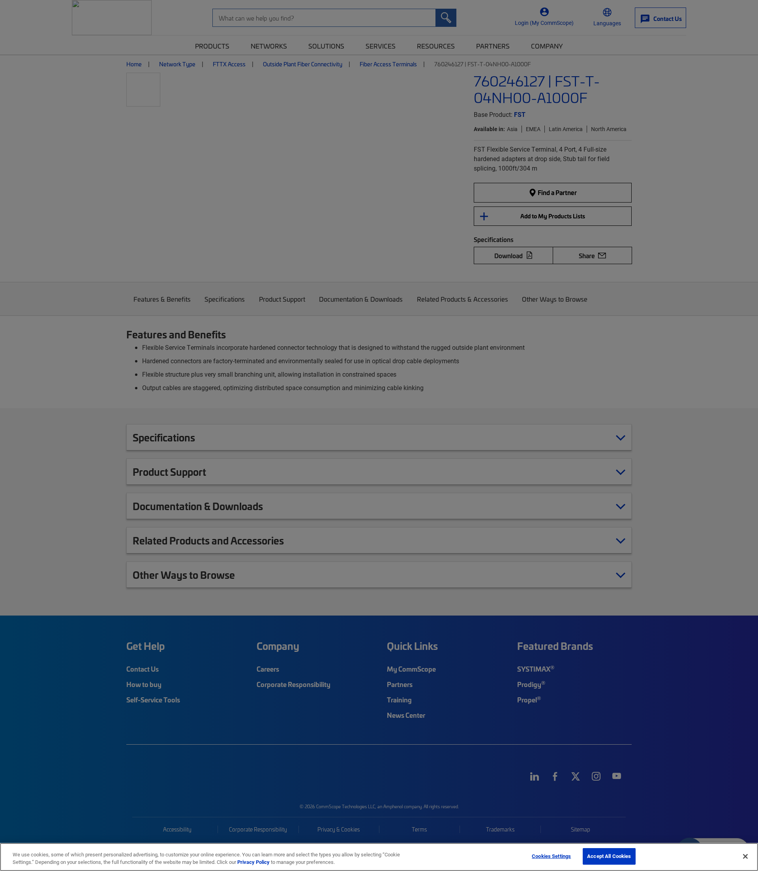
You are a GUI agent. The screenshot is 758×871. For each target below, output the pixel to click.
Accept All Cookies (609, 856)
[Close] (745, 856)
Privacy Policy (253, 862)
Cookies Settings (551, 856)
